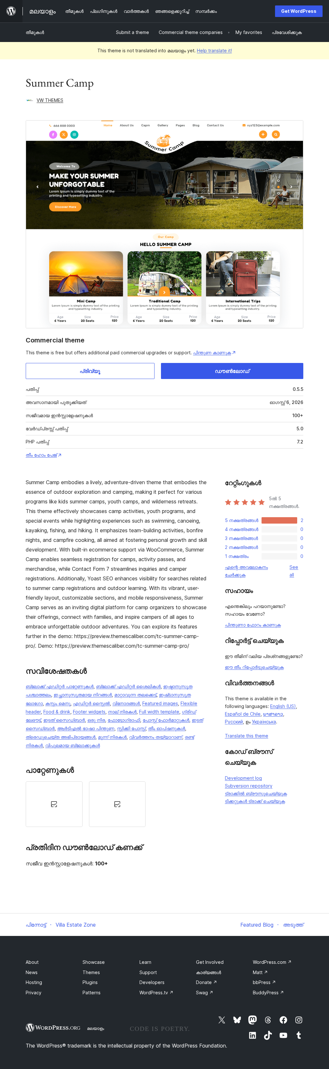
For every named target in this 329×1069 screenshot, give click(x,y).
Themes (91, 972)
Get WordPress (298, 11)
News (32, 972)
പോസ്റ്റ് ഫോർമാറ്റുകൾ (166, 720)
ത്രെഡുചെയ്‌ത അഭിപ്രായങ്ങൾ (60, 737)
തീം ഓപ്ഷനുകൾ (166, 728)
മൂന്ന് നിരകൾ (112, 737)
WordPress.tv (156, 992)
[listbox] (117, 804)
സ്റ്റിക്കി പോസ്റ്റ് (131, 728)
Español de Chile (243, 714)
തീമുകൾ (35, 32)
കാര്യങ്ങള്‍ (208, 972)
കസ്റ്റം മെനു (57, 703)
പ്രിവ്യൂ (90, 371)
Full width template (159, 711)
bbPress (264, 982)
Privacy (33, 992)
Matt (260, 972)
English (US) (283, 706)
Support (148, 972)
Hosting (34, 982)
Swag (204, 992)
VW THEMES (50, 100)
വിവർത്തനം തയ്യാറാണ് (155, 737)
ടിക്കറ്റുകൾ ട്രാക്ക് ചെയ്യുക (255, 801)
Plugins (90, 982)
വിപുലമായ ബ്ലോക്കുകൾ (72, 745)
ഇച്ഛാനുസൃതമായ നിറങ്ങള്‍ (83, 694)
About (32, 962)
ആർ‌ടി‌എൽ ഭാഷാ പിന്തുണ (85, 728)
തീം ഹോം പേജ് (41, 455)
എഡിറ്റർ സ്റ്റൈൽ (91, 703)
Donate (206, 982)
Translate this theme (246, 735)
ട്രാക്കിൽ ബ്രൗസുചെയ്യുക (256, 793)
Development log (243, 778)
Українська (264, 721)
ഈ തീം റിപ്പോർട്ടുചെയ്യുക (254, 667)
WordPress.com (272, 962)
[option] (54, 804)
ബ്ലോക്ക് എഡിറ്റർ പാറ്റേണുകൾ (59, 686)
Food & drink (56, 711)
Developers (151, 982)
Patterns (92, 992)
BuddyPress (268, 992)
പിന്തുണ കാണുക (212, 352)
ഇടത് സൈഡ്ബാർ (64, 720)
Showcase (94, 962)
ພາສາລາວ (273, 714)
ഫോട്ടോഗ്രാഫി (124, 720)
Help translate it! (214, 50)
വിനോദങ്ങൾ (126, 703)
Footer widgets (89, 711)
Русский (234, 721)
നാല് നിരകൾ (122, 711)
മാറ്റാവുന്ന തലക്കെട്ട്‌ (135, 694)
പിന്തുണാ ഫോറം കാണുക (253, 624)
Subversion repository (248, 785)
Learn (145, 962)
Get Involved (210, 962)
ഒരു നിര (96, 720)
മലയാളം (95, 1028)
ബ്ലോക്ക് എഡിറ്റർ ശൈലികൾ (128, 686)
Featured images (160, 703)
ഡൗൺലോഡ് (232, 371)
